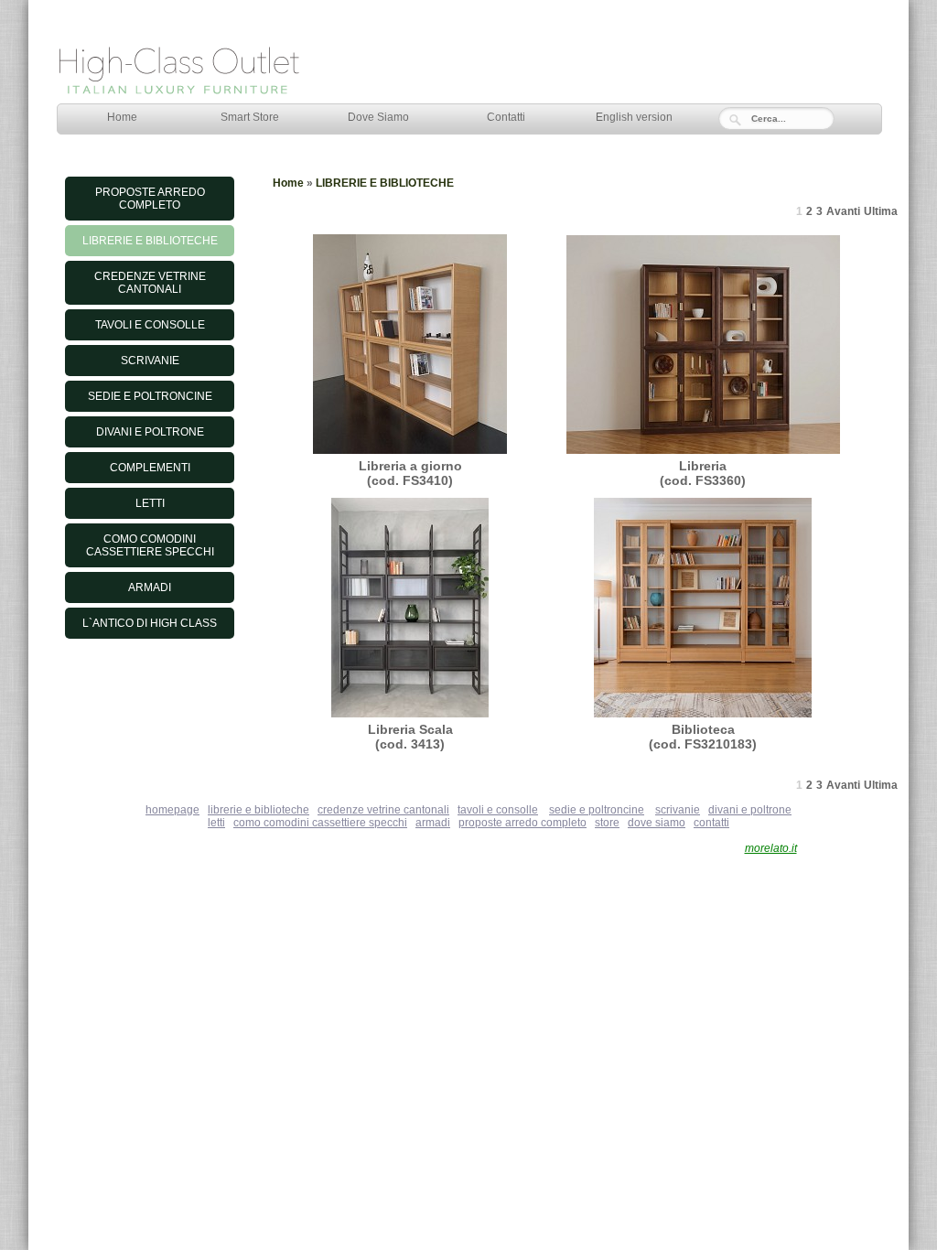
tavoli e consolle (498, 809)
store (607, 822)
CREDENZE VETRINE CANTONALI (150, 283)
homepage (172, 809)
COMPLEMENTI (150, 467)
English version (634, 117)
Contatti (506, 117)
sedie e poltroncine (596, 809)
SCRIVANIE (150, 360)
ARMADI (149, 587)
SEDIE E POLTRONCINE (150, 396)
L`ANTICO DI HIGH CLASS (149, 623)
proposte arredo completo (522, 822)
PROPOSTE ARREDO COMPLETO (150, 198)
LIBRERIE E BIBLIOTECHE (150, 240)
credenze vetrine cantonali (383, 809)
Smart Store (250, 117)
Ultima (881, 211)
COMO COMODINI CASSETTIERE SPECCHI (150, 545)
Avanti (843, 211)
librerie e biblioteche (258, 809)
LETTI (150, 503)
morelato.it (771, 848)
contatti (711, 822)
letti (216, 822)
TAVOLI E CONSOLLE (150, 324)
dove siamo (656, 822)
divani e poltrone (750, 809)
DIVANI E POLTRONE (150, 432)
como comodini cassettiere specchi (320, 822)
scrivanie (677, 809)
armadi (432, 822)
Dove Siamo (378, 117)
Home (122, 117)
